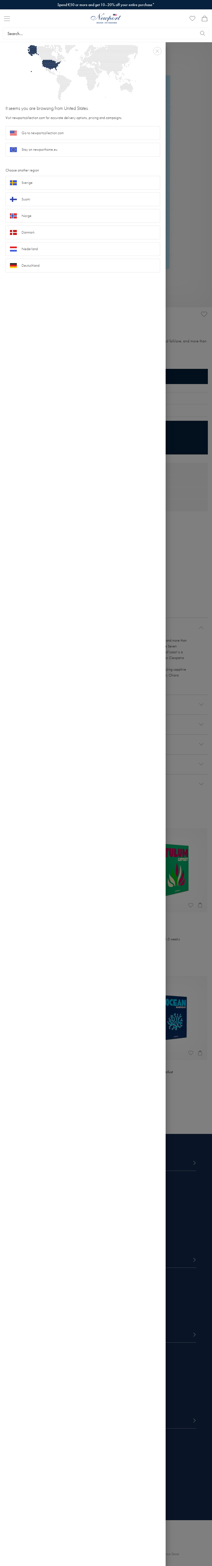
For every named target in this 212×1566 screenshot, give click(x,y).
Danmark (28, 232)
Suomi (26, 199)
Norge (26, 215)
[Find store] (202, 33)
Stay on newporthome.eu (39, 149)
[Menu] (7, 18)
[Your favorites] (192, 18)
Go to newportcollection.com (43, 133)
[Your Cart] (204, 18)
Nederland (30, 249)
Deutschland (30, 265)
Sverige (27, 182)
